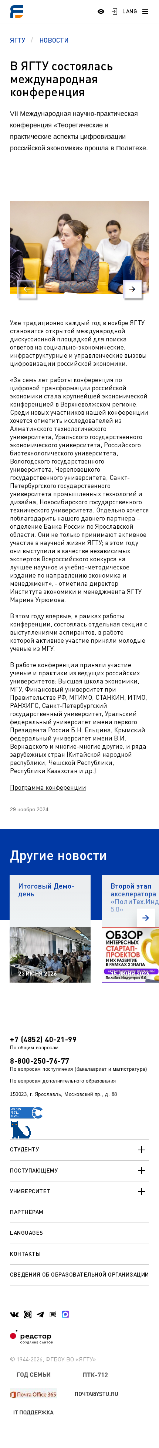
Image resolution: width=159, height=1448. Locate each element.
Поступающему (34, 1170)
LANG (129, 11)
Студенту (24, 1149)
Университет (30, 1191)
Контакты (25, 1253)
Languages (26, 1232)
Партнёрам (27, 1211)
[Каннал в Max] (65, 1314)
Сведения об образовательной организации (79, 1274)
